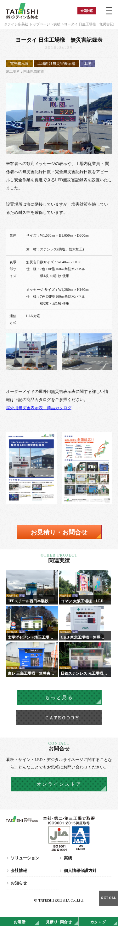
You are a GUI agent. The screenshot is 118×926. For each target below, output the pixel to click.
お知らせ (19, 883)
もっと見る (59, 697)
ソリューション (25, 858)
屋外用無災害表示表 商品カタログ (38, 407)
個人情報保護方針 (80, 870)
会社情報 (19, 870)
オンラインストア (59, 784)
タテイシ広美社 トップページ (27, 24)
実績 (56, 24)
